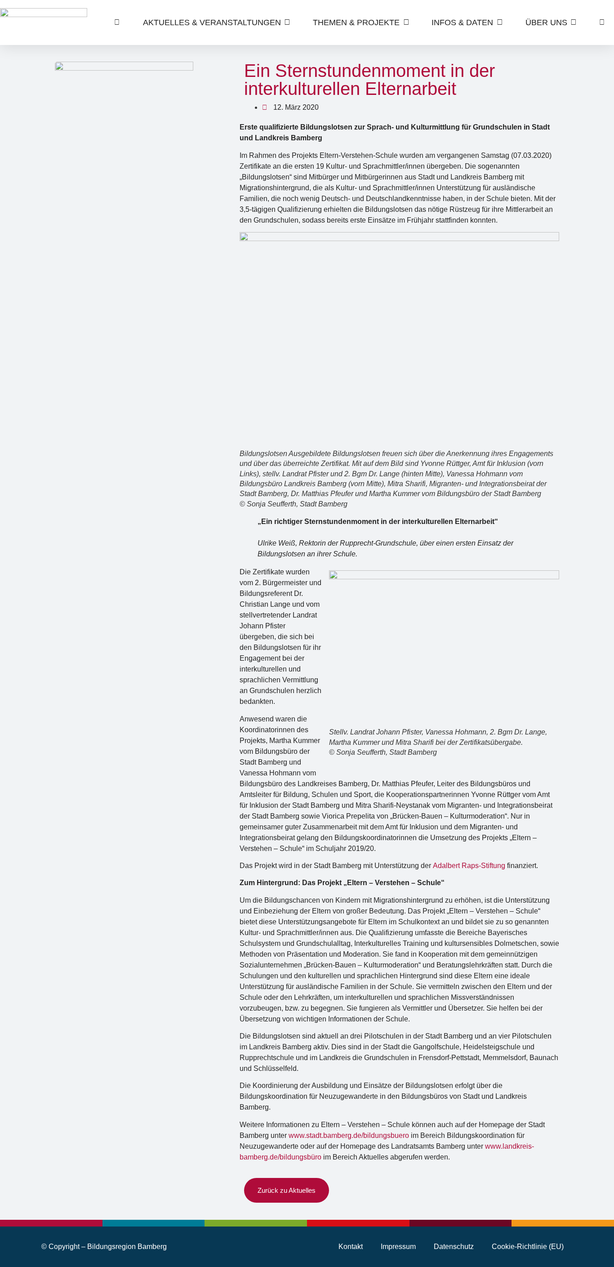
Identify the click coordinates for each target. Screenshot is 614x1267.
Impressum (398, 1246)
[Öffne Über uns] (574, 22)
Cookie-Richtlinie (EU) (528, 1246)
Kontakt (350, 1246)
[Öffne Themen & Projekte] (406, 22)
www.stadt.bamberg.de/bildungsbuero (349, 1135)
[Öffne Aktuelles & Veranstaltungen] (287, 22)
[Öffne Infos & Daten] (499, 22)
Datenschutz (454, 1246)
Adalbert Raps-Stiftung (469, 865)
